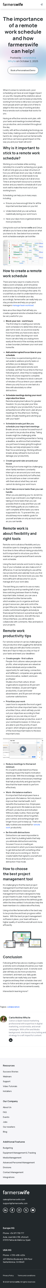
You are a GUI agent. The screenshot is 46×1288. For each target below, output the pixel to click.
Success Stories (10, 1071)
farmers (14, 1282)
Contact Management (13, 1172)
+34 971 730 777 (17, 1233)
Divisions (7, 1167)
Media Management (12, 1157)
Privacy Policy (8, 1275)
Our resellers (9, 1127)
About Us (7, 1107)
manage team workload (23, 305)
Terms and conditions (26, 1275)
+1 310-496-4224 (17, 1255)
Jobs (5, 1122)
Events (6, 1117)
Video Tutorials (10, 1086)
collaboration (13, 1007)
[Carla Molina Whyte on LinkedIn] (11, 1040)
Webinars (7, 1076)
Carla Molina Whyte (19, 1017)
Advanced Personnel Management (19, 1162)
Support (6, 1081)
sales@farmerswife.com (14, 1199)
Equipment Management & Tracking (19, 1152)
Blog (5, 1131)
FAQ (5, 1112)
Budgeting (8, 1148)
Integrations (8, 1177)
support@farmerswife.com (15, 1203)
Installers (7, 1091)
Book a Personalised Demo (23, 70)
